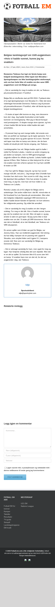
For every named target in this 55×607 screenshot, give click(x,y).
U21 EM (24, 503)
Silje (7, 67)
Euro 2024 (30, 67)
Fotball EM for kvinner (9, 507)
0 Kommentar (40, 67)
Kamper (7, 511)
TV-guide (7, 520)
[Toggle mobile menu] (50, 11)
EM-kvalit (7, 528)
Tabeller (7, 514)
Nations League (27, 506)
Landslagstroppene (10, 525)
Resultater (8, 517)
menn (23, 67)
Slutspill (7, 522)
